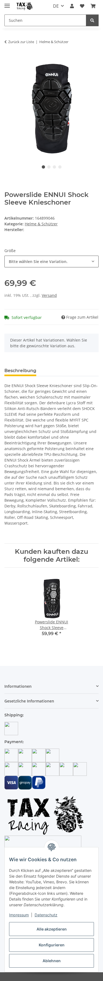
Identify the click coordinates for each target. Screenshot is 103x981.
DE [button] (56, 6)
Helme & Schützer (41, 223)
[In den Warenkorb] (8, 59)
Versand (49, 295)
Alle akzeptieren (52, 929)
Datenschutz (46, 915)
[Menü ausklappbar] (7, 3)
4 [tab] (60, 167)
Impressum (19, 915)
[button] (72, 6)
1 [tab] (43, 167)
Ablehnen (52, 960)
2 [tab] (49, 167)
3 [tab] (54, 167)
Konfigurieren (52, 945)
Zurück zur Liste (21, 41)
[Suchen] (92, 20)
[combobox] (51, 261)
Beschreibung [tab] (20, 370)
